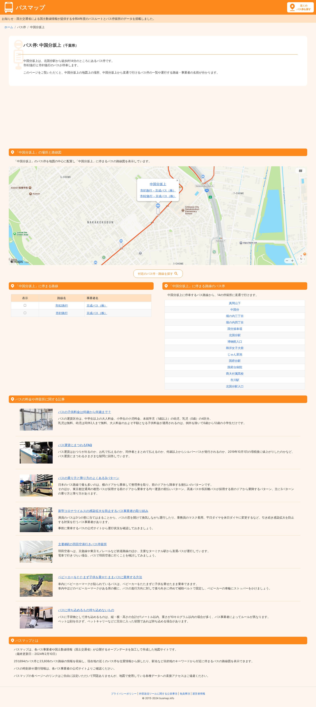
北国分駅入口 (235, 386)
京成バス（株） (97, 305)
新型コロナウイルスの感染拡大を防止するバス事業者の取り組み (103, 511)
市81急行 (62, 313)
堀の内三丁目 (235, 316)
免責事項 (185, 693)
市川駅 (234, 380)
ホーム (8, 27)
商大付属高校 (235, 373)
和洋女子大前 (235, 348)
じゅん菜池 (234, 354)
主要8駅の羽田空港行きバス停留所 (82, 544)
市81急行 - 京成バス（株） (158, 190)
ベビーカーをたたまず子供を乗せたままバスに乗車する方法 (100, 577)
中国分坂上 (158, 184)
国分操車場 (234, 329)
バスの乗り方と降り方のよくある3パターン (88, 478)
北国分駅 (235, 335)
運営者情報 (198, 693)
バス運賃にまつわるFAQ (75, 445)
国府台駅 (235, 361)
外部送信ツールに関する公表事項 (158, 693)
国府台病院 (234, 367)
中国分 (234, 309)
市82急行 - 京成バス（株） (158, 196)
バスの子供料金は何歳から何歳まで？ (84, 412)
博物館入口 (234, 341)
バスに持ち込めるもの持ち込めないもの (86, 610)
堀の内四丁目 (235, 322)
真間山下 (235, 303)
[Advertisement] (158, 116)
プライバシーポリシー (124, 693)
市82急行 (61, 305)
